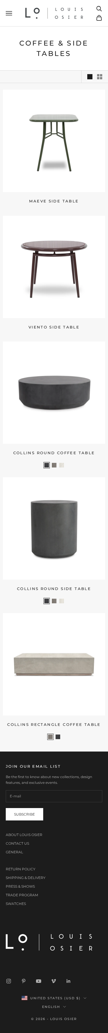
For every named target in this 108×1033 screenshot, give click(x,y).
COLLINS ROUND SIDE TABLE (54, 588)
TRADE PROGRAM (22, 895)
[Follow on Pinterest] (23, 981)
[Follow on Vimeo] (53, 981)
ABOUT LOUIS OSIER (24, 835)
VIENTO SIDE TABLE (54, 327)
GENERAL (14, 852)
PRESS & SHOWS (20, 886)
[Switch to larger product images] (89, 77)
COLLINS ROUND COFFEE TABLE (54, 452)
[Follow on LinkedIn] (68, 981)
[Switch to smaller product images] (99, 77)
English (51, 1007)
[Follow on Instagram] (9, 981)
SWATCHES (16, 903)
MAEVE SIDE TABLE (54, 201)
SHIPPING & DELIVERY (26, 878)
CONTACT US (17, 843)
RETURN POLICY (20, 869)
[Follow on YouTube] (38, 981)
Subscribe (24, 814)
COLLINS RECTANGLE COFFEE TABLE (54, 724)
